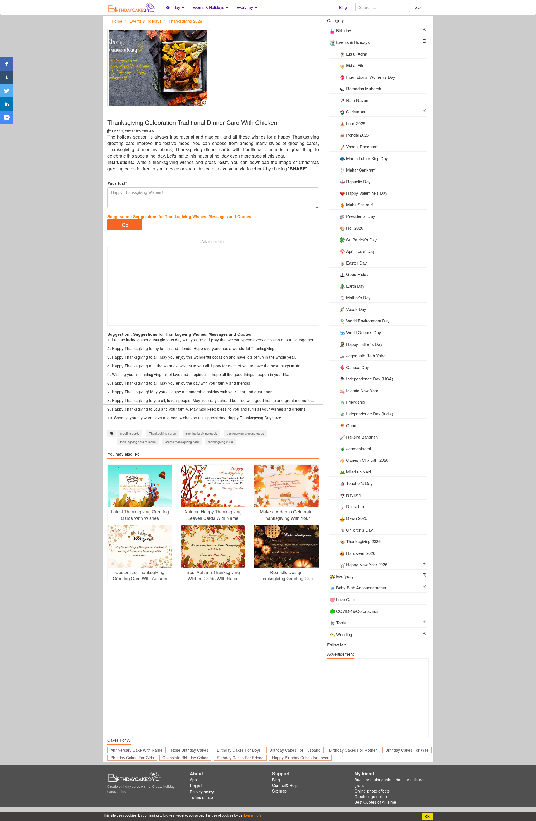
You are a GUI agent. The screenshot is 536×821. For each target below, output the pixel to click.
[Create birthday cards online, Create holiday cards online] (132, 7)
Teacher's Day (359, 483)
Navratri (353, 495)
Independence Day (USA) (369, 379)
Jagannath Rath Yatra (366, 355)
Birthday (343, 30)
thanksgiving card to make (138, 441)
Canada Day (357, 367)
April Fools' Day (360, 251)
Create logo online (371, 796)
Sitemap (279, 791)
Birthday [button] (173, 7)
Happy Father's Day (364, 344)
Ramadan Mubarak (363, 88)
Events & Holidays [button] (208, 7)
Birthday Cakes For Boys (239, 750)
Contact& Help (285, 785)
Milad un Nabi (358, 472)
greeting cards (130, 433)
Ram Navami (358, 100)
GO (418, 7)
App (193, 779)
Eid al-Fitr (354, 65)
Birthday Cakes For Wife (407, 750)
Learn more (252, 815)
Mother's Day (358, 297)
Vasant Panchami (362, 146)
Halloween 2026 (360, 553)
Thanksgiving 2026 (363, 541)
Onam (352, 425)
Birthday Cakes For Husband (294, 750)
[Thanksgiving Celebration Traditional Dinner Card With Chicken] (158, 68)
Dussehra (355, 506)
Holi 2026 (354, 228)
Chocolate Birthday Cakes (185, 757)
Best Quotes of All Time (375, 802)
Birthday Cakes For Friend (240, 757)
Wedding (344, 634)
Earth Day (355, 286)
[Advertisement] (267, 71)
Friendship (355, 402)
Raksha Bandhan (362, 437)
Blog (343, 7)
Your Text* (117, 183)
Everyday (345, 576)
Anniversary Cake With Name (136, 750)
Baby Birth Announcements (361, 588)
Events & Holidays (353, 42)
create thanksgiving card (182, 441)
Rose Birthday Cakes (189, 750)
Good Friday (357, 274)
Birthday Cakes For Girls (132, 757)
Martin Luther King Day (367, 158)
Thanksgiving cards (162, 433)
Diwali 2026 (356, 518)
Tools (341, 622)
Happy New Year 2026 (366, 564)
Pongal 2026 (357, 135)
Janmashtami (358, 448)
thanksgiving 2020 (220, 441)
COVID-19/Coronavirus (357, 611)
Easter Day (356, 263)
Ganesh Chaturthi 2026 (367, 460)
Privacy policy (202, 791)
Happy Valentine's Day (366, 193)
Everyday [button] (245, 7)
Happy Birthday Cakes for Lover (300, 757)
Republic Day (358, 181)
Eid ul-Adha (356, 54)
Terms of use (201, 797)
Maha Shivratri (359, 205)
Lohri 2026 (355, 123)
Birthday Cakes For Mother (353, 750)
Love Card (345, 599)
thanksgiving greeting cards (245, 433)
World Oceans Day (363, 332)
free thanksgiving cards (201, 433)
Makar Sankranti (361, 170)
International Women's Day (370, 77)
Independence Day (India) (369, 414)
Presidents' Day (360, 216)
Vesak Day (356, 309)
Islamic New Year (362, 390)
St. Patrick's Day (361, 239)
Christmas (355, 112)
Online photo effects (372, 791)
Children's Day (359, 530)
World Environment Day (368, 320)
